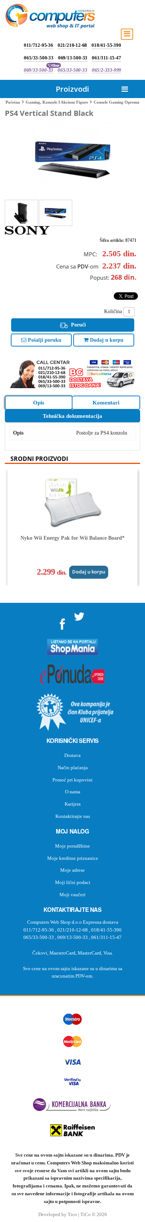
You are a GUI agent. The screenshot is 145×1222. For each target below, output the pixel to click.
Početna (13, 102)
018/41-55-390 (106, 45)
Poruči (78, 325)
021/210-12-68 (72, 45)
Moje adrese (72, 870)
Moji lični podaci (72, 882)
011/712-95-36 (38, 45)
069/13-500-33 (72, 58)
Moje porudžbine (72, 846)
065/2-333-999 (106, 70)
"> (62, 621)
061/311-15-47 (106, 58)
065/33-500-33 (38, 58)
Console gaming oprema (116, 102)
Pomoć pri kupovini (72, 780)
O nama (72, 791)
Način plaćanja (73, 767)
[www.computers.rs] (50, 18)
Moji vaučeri (72, 894)
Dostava (72, 755)
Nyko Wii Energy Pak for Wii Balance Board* (72, 538)
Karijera (73, 804)
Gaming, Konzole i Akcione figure (57, 102)
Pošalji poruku (43, 340)
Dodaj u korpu (105, 340)
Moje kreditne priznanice (72, 858)
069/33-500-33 (38, 70)
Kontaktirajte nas (72, 816)
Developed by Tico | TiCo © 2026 (72, 1214)
